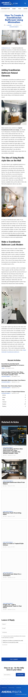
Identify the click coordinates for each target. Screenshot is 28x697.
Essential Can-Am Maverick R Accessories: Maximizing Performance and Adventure (12, 365)
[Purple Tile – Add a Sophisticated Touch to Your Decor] (14, 591)
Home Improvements (6, 376)
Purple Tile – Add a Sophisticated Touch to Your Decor (12, 606)
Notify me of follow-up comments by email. (13, 640)
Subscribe (20, 674)
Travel (3, 368)
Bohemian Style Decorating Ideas (11, 386)
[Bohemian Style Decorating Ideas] (14, 500)
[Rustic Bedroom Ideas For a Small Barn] (14, 561)
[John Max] (5, 25)
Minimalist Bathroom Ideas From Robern (13, 380)
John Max (9, 25)
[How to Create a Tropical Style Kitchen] (14, 530)
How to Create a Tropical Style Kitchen (13, 391)
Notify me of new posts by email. (10, 642)
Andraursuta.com (5, 48)
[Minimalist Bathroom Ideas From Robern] (14, 469)
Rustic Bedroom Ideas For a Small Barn (12, 574)
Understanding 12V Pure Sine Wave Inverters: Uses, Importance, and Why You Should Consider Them (12, 373)
